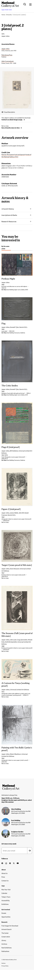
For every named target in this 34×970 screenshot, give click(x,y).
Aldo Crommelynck (8, 61)
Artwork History (8, 209)
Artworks (9, 15)
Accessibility (6, 900)
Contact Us (5, 881)
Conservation (6, 937)
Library (4, 940)
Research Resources (9, 221)
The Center (5, 933)
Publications (5, 951)
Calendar (4, 893)
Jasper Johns (5, 49)
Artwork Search (6, 929)
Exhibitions (5, 904)
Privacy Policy (5, 966)
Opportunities (6, 917)
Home (3, 15)
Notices (3, 963)
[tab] (6, 247)
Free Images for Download (10, 926)
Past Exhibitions (7, 948)
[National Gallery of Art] (17, 787)
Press (3, 877)
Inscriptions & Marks (9, 215)
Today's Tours (6, 897)
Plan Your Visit (6, 890)
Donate (4, 913)
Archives (4, 944)
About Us (4, 873)
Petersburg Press (7, 55)
